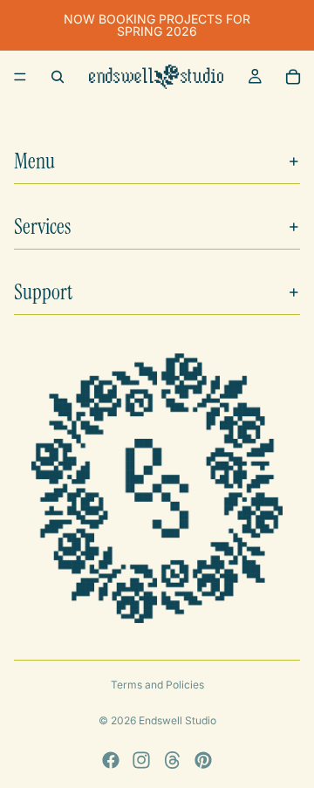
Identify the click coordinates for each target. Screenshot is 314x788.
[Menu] (20, 77)
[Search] (57, 77)
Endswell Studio (177, 720)
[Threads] (172, 760)
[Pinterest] (203, 760)
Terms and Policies (157, 684)
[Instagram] (141, 760)
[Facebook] (110, 760)
